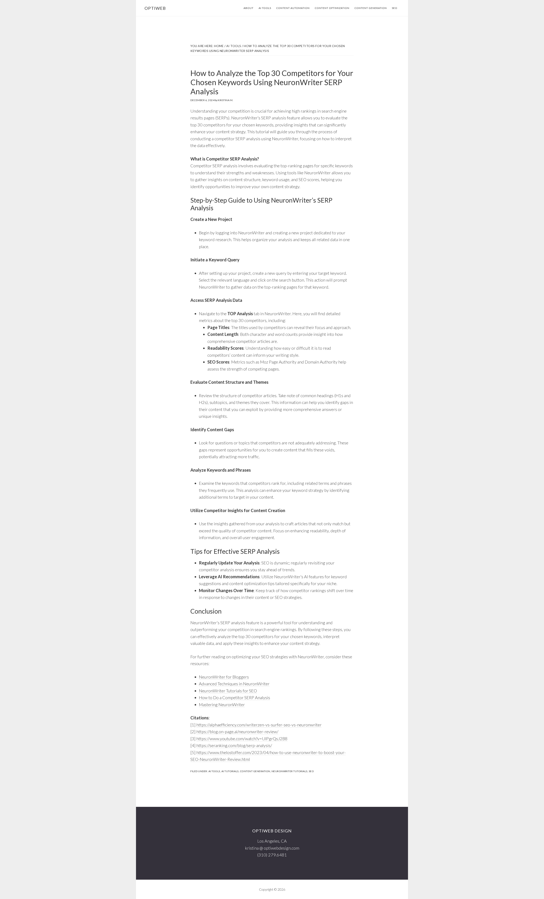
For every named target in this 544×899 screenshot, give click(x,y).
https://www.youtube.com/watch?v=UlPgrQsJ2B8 (242, 738)
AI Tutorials (230, 771)
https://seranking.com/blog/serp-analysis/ (234, 745)
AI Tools (214, 771)
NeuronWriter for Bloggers (224, 676)
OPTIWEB (155, 8)
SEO (311, 771)
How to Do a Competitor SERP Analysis (234, 697)
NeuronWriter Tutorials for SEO (228, 690)
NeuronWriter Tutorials (289, 771)
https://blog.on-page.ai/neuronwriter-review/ (237, 731)
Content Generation (255, 771)
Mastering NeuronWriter (222, 704)
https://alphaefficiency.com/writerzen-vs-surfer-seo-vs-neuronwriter (259, 724)
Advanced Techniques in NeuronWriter (234, 683)
